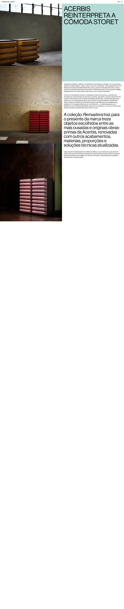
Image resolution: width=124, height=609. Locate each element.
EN (119, 2)
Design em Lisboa (8, 2)
